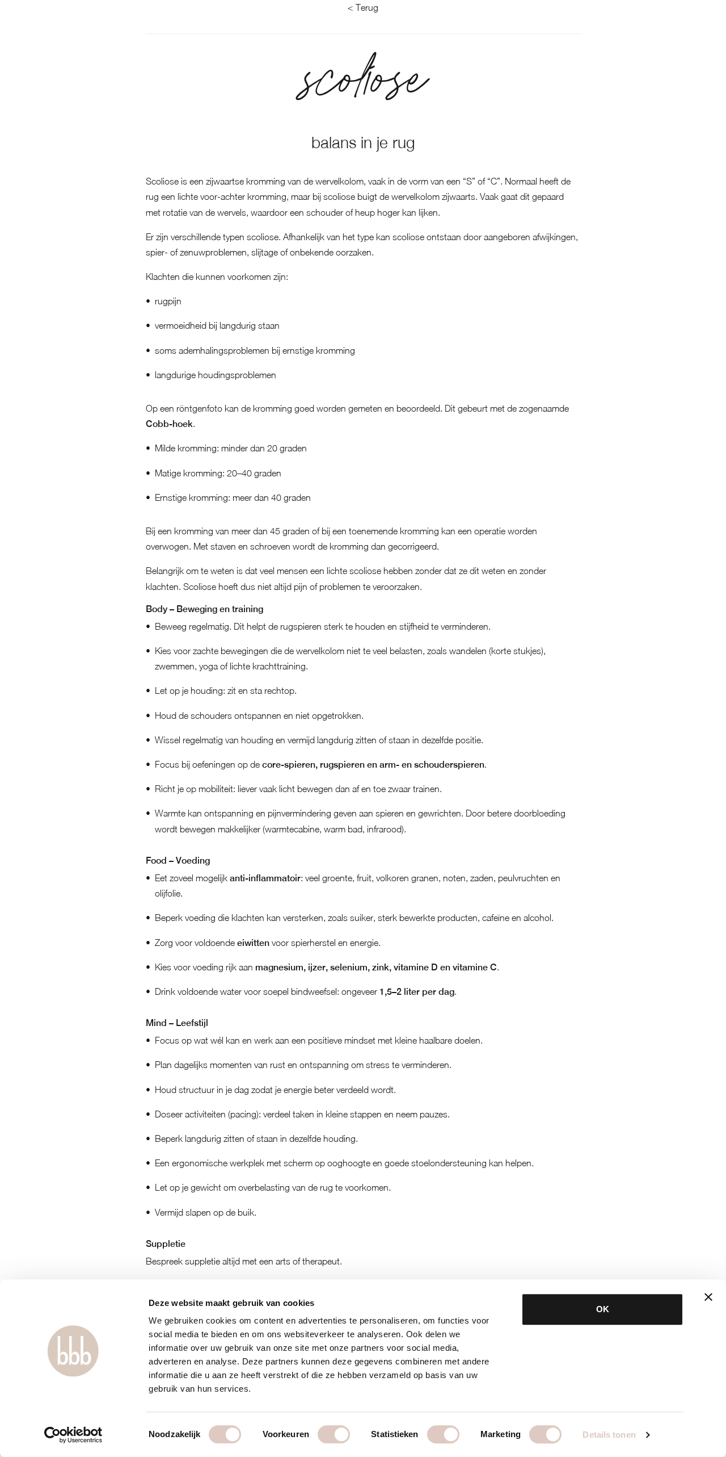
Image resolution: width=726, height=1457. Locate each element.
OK (602, 1309)
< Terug (363, 7)
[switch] (334, 1434)
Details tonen (609, 1434)
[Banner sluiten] (708, 1297)
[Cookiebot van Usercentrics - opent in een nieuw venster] (73, 1434)
